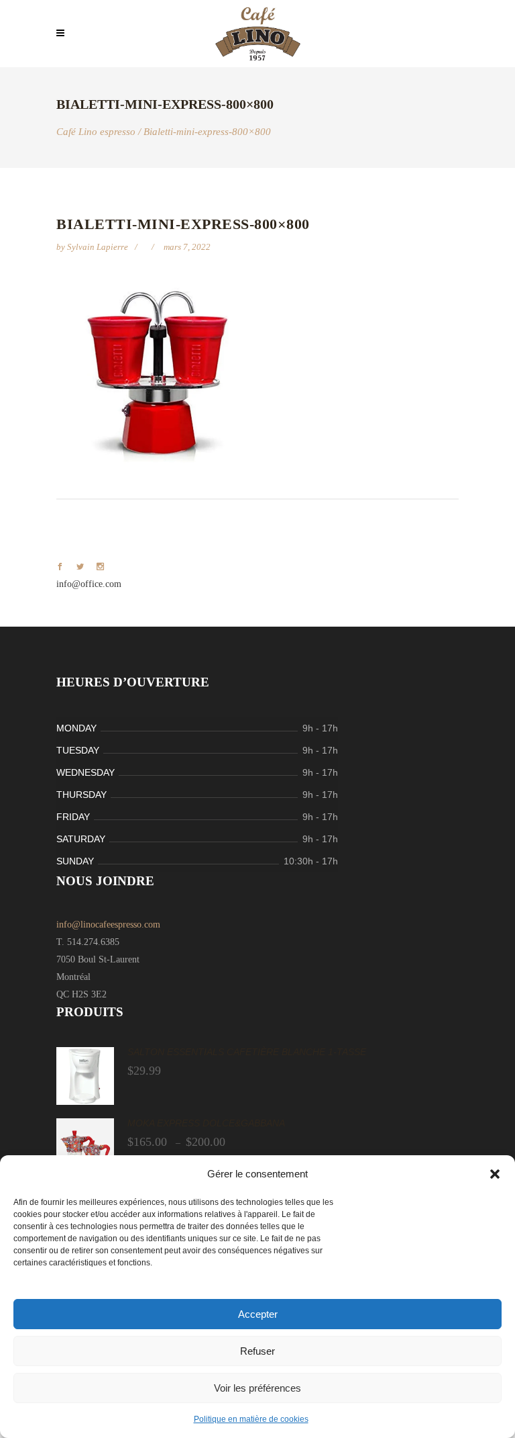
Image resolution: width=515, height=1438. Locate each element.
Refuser (257, 1351)
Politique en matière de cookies (251, 1419)
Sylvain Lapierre (98, 247)
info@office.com (88, 584)
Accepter (258, 1314)
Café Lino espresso (95, 132)
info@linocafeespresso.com (108, 924)
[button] (495, 1174)
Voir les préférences (257, 1388)
